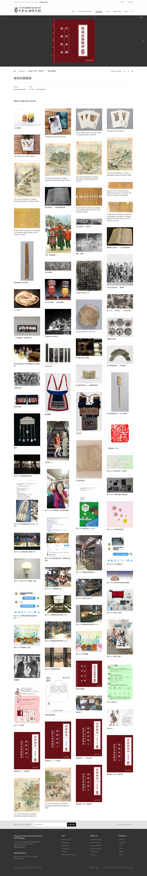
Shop (126, 11)
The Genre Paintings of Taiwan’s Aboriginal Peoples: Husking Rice (25, 815)
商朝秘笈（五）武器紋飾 (84, 804)
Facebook (122, 839)
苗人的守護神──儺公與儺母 (54, 302)
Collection (99, 11)
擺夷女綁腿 (17, 407)
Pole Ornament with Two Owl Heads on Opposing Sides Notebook (88, 134)
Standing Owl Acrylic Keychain (55, 137)
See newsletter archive (124, 824)
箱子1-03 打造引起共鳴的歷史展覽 (118, 583)
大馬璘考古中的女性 (51, 336)
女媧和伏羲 (17, 388)
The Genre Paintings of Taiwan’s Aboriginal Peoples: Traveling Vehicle (26, 200)
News (122, 2)
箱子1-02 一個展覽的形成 (53, 589)
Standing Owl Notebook (115, 131)
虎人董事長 (17, 128)
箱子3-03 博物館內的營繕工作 (85, 572)
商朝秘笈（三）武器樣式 (22, 771)
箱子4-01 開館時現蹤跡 (52, 669)
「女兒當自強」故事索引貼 (22, 338)
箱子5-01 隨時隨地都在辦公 (23, 476)
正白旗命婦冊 (80, 480)
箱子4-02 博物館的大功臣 (22, 647)
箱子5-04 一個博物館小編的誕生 (117, 494)
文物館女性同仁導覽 (82, 358)
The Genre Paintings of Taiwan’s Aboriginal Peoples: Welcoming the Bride (57, 806)
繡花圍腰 (48, 414)
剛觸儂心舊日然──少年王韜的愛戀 (118, 247)
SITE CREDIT (20, 869)
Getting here (65, 848)
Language (130, 2)
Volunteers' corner (94, 867)
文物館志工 (48, 462)
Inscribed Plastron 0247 (86, 332)
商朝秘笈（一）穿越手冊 (84, 758)
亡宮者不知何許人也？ (83, 293)
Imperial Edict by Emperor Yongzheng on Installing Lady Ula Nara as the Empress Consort (27, 232)
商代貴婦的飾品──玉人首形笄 (117, 413)
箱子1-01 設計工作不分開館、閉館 (25, 581)
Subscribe (71, 824)
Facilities (64, 851)
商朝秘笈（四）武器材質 (115, 774)
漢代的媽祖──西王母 (83, 227)
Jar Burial (17, 310)
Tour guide (65, 842)
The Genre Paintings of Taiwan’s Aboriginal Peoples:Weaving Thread (57, 179)
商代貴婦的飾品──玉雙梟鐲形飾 (87, 385)
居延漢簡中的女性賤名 (21, 283)
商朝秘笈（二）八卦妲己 (53, 761)
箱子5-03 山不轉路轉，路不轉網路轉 (57, 510)
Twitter (121, 848)
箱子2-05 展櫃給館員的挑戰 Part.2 (87, 624)
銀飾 (15, 448)
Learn (108, 11)
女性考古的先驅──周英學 (115, 287)
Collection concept (95, 848)
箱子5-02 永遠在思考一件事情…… (118, 471)
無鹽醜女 (17, 680)
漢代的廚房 (48, 272)
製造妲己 (79, 712)
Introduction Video (95, 839)
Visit (73, 11)
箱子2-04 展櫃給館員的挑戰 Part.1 (56, 615)
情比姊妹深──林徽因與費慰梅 (55, 207)
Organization (94, 851)
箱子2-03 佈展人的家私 (114, 613)
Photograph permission (69, 854)
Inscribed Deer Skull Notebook (24, 156)
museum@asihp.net (19, 847)
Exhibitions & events (85, 11)
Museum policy (66, 839)
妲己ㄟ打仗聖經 (19, 725)
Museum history (95, 842)
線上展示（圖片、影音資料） (36, 71)
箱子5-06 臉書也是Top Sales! (85, 528)
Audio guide (65, 845)
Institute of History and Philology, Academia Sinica (28, 867)
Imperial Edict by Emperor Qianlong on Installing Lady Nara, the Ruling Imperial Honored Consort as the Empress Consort (119, 217)
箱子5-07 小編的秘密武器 (115, 529)
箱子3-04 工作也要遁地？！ (116, 564)
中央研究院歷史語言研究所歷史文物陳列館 (27, 10)
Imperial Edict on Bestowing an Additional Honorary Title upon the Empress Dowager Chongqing (119, 193)
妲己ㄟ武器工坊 (112, 702)
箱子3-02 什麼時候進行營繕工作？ (25, 552)
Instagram (122, 842)
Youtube (121, 851)
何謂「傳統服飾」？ (51, 255)
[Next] (143, 41)
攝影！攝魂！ (80, 254)
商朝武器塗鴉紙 (50, 715)
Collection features (96, 845)
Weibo (121, 854)
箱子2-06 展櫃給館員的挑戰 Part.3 (56, 641)
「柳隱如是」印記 (112, 448)
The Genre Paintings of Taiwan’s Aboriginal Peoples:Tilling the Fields (119, 174)
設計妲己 (110, 728)
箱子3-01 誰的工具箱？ (114, 656)
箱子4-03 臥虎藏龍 (82, 654)
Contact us (93, 854)
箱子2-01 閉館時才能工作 (84, 598)
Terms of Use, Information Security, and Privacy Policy (118, 867)
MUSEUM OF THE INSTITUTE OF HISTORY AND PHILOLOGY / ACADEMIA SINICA (31, 2)
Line (120, 845)
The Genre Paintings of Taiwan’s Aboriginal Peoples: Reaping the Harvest (87, 179)
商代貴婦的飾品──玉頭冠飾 (116, 366)
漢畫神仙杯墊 (111, 339)
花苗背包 (79, 433)
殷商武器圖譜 (52, 71)
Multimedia (117, 11)
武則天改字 (48, 366)
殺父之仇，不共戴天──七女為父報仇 (119, 311)
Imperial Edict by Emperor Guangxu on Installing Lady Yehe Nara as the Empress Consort (88, 210)
